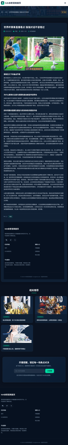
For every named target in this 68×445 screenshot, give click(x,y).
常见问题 (37, 255)
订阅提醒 (49, 371)
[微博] (10, 240)
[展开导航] (65, 3)
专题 (6, 12)
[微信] (6, 240)
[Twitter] (15, 240)
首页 (2, 12)
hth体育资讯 (8, 251)
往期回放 (37, 251)
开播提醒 (37, 248)
